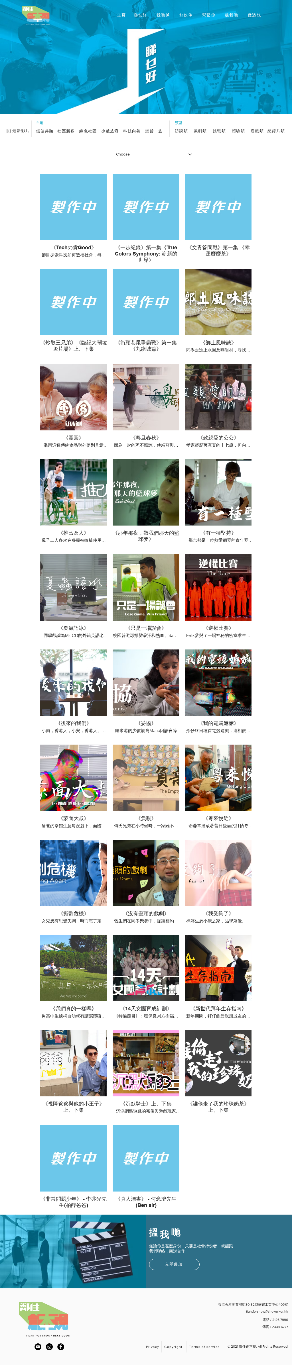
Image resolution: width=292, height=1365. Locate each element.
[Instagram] (49, 1346)
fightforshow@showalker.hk (267, 1311)
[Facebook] (60, 1346)
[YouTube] (38, 1346)
